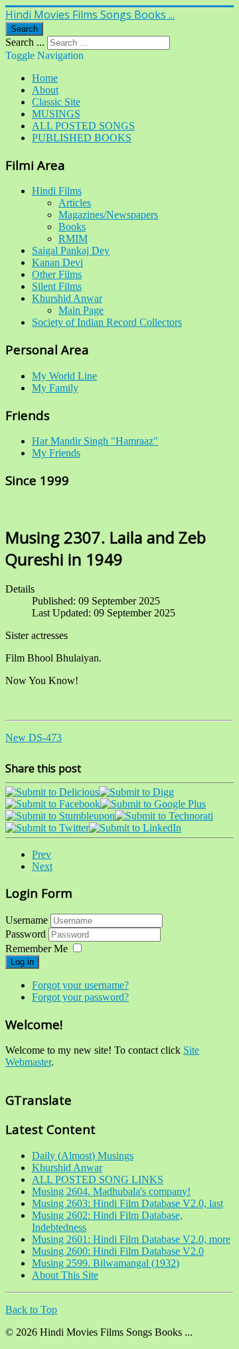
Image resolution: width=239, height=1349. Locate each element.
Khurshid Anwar (67, 298)
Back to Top (31, 1309)
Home (45, 78)
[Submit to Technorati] (164, 815)
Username (26, 920)
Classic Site (56, 101)
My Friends (56, 453)
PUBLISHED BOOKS (81, 137)
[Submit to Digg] (136, 792)
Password (26, 934)
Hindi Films (57, 190)
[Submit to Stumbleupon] (60, 815)
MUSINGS (56, 113)
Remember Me (36, 948)
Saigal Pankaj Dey (71, 250)
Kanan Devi (57, 262)
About (45, 90)
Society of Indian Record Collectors (107, 322)
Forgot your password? (80, 997)
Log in (22, 962)
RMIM (73, 238)
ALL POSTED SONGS (83, 125)
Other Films (57, 274)
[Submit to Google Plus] (153, 804)
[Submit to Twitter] (47, 827)
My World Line (64, 376)
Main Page (81, 310)
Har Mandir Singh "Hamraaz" (95, 441)
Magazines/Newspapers (108, 214)
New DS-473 (33, 737)
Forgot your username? (80, 985)
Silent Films (57, 286)
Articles (74, 202)
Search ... (24, 42)
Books (72, 226)
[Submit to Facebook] (52, 804)
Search (24, 29)
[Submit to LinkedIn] (135, 827)
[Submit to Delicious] (52, 792)
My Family (55, 387)
